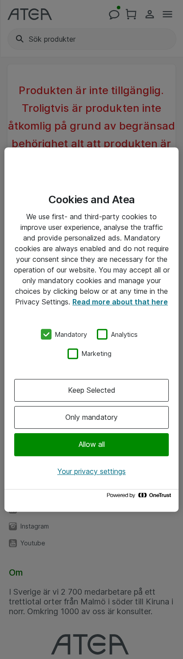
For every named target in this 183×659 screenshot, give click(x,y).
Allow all (92, 444)
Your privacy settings (91, 471)
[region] (91, 329)
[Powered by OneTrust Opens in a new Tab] (140, 497)
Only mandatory (91, 417)
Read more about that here (120, 301)
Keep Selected (91, 390)
